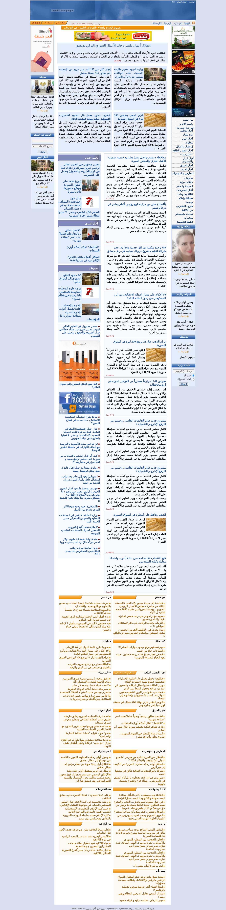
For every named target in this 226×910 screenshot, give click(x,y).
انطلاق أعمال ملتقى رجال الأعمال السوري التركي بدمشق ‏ (113, 45)
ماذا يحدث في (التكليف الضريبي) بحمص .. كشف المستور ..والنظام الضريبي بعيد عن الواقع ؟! (139, 632)
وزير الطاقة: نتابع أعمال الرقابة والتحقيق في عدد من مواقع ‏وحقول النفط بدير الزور (140, 687)
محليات (107, 641)
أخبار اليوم (188, 138)
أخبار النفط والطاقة (154, 672)
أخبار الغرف (104, 710)
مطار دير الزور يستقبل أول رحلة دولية (88, 770)
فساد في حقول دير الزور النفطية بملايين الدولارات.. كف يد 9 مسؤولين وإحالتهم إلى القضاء (142, 695)
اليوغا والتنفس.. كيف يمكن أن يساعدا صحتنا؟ (139, 811)
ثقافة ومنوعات (157, 789)
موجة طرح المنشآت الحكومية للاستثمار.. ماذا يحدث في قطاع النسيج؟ (82, 420)
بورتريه (161, 823)
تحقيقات (93, 268)
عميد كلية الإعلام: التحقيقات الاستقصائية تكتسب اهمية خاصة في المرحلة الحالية (88, 810)
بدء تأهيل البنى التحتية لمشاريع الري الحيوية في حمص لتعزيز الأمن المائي (86, 618)
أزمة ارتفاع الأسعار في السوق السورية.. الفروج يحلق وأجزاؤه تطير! (142, 735)
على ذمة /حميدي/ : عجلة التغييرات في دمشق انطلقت (184, 283)
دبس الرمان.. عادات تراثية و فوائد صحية (142, 900)
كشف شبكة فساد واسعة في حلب (90, 685)
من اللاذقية (105, 823)
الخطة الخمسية (185, 222)
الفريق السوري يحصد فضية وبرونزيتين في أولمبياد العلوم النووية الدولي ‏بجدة (141, 817)
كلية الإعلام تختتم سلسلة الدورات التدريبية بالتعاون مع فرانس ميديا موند (87, 817)
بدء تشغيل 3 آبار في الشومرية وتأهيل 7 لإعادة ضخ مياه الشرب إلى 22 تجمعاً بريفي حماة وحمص (85, 626)
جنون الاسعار (186, 357)
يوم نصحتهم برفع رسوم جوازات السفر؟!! (141, 647)
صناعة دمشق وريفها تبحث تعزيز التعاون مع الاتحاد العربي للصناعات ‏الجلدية (86, 728)
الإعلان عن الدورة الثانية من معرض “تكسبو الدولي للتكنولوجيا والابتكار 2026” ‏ (140, 759)
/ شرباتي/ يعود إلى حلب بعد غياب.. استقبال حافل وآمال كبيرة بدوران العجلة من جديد (80, 479)
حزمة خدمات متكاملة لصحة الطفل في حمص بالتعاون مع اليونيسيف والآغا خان (85, 605)
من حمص (160, 597)
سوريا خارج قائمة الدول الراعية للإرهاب (87, 647)
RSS (173, 2)
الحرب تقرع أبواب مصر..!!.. (148, 865)
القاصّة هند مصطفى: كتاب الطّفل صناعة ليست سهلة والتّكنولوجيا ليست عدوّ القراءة (141, 797)
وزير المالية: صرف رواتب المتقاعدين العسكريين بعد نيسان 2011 (82, 550)
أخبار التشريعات (185, 190)
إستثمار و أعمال (185, 146)
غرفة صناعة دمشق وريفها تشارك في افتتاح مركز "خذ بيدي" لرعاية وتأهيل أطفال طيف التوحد (86, 743)
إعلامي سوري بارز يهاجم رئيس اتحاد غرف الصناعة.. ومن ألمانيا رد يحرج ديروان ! (87, 697)
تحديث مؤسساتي (184, 214)
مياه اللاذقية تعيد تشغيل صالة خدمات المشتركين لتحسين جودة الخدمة (89, 845)
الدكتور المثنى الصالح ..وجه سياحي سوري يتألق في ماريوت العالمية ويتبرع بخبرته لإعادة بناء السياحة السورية (140, 832)
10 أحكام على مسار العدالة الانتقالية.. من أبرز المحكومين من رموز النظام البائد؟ (85, 652)
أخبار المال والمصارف (188, 160)
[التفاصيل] (117, 61)
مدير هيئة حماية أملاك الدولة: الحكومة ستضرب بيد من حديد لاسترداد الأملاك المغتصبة (85, 691)
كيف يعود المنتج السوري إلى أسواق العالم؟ (70, 278)
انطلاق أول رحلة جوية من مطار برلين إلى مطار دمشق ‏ (184, 325)
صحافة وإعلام (103, 789)
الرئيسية (192, 2)
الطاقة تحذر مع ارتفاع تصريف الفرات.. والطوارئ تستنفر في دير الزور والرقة (89, 666)
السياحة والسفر (102, 751)
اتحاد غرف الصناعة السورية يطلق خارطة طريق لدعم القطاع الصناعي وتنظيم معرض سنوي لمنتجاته (87, 719)
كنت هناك (160, 641)
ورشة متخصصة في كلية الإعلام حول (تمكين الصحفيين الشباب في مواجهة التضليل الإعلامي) (85, 803)
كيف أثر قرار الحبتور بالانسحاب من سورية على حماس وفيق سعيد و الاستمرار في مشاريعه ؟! (80, 458)
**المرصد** (104, 672)
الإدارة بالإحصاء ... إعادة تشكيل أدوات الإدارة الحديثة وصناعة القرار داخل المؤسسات (79, 312)
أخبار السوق (91, 223)
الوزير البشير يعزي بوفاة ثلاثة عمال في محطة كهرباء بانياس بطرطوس (139, 704)
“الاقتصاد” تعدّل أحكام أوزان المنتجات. (142, 723)
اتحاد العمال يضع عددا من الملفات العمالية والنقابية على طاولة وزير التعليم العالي (42, 101)
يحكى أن (160, 870)
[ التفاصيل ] (110, 198)
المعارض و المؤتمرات (153, 751)
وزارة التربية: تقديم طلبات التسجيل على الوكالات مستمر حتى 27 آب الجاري (42, 178)
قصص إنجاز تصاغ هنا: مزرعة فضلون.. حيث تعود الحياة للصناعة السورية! (140, 656)
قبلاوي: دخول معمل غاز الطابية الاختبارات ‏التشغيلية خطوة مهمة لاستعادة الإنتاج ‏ (141, 680)
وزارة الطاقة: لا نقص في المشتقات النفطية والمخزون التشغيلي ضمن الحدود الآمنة (79, 518)
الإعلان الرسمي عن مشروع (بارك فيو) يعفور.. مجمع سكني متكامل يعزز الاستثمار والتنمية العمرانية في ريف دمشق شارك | (85, 777)
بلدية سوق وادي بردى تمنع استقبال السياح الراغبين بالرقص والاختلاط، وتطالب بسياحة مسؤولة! (141, 879)
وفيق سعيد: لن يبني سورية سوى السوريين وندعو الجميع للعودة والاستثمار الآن (87, 680)
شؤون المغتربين (185, 206)
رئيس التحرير (91, 158)
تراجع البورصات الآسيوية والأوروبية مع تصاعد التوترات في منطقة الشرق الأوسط (80, 447)
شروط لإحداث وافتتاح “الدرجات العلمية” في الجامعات (79, 27)
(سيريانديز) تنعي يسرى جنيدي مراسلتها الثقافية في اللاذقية (183, 267)
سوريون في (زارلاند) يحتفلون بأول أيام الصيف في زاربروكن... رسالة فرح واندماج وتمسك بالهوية (139, 780)
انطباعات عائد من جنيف (150, 650)
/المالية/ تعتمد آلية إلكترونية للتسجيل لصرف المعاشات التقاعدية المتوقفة (80, 530)
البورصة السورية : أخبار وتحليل (185, 129)
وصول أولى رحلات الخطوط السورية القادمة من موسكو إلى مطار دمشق (86, 759)
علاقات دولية (187, 182)
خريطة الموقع (182, 2)
